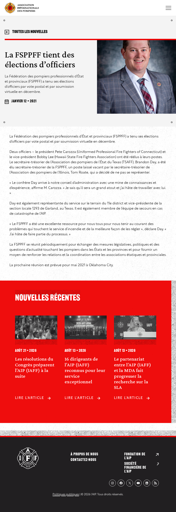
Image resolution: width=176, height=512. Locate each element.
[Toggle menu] (168, 8)
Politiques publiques (66, 494)
